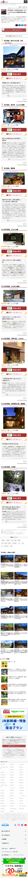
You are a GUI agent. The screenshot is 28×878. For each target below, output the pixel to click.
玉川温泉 (21, 803)
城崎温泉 (2, 793)
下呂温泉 (2, 790)
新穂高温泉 (21, 790)
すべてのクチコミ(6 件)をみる (22, 101)
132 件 (17, 186)
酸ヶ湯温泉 (12, 803)
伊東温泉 (12, 782)
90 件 (17, 69)
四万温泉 (14, 543)
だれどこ (8, 815)
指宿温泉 (12, 811)
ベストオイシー (8, 817)
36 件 (17, 430)
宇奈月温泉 (21, 787)
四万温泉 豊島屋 (9, 168)
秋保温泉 (12, 769)
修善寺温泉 (21, 782)
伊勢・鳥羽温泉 (22, 806)
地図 (15, 71)
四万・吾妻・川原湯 (15, 540)
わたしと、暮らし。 (22, 815)
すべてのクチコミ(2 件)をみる (22, 282)
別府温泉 (12, 800)
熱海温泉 (2, 811)
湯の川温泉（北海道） (4, 768)
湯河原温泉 (3, 782)
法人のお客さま (6, 835)
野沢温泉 (21, 777)
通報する (25, 99)
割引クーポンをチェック (15, 78)
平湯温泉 (12, 790)
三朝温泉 (2, 798)
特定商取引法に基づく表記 (17, 858)
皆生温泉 (21, 798)
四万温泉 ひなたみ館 (11, 229)
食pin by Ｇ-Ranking (22, 818)
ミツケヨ (2, 818)
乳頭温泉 (12, 767)
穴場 (11, 546)
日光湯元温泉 (3, 806)
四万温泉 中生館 (9, 467)
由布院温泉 (21, 808)
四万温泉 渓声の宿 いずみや (14, 338)
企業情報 (4, 839)
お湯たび (16, 815)
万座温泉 (12, 774)
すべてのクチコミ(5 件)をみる (22, 164)
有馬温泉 (12, 793)
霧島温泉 (2, 803)
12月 (23, 543)
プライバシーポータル (18, 855)
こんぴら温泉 (22, 795)
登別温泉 (12, 764)
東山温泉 (21, 769)
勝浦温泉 (2, 795)
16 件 (17, 246)
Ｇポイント (20, 814)
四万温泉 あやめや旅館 (11, 286)
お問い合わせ (5, 848)
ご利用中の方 (5, 843)
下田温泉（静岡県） (4, 786)
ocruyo (12, 815)
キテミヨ (3, 817)
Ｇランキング (3, 815)
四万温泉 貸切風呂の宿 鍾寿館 (14, 403)
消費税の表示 (12, 848)
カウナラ (23, 817)
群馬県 (7, 540)
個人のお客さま (6, 831)
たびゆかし (8, 818)
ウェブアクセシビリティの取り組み (10, 851)
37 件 (17, 365)
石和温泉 (21, 780)
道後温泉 (12, 795)
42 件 (17, 303)
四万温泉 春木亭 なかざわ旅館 (14, 105)
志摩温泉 (2, 808)
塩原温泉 (12, 777)
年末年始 (6, 546)
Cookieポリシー (5, 858)
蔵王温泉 (2, 772)
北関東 (3, 540)
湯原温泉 (2, 800)
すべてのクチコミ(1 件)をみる (22, 400)
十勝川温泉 (21, 764)
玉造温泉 (12, 798)
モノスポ (14, 817)
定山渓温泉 (3, 764)
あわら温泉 (12, 787)
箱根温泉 (12, 806)
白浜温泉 (21, 793)
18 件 (17, 493)
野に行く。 (19, 817)
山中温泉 (21, 785)
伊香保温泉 (3, 774)
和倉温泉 (12, 785)
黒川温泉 (21, 800)
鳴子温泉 (21, 767)
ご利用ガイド (13, 814)
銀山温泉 (12, 772)
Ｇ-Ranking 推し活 (14, 818)
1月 (19, 543)
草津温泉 (21, 772)
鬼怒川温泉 (3, 777)
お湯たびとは (7, 814)
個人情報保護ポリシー (7, 855)
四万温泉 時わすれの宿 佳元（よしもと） (13, 41)
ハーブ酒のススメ (13, 820)
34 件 (17, 125)
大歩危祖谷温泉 (13, 808)
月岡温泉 (12, 780)
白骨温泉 (2, 780)
